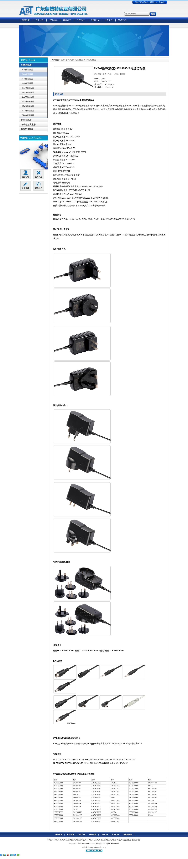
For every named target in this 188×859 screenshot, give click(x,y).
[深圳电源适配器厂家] (94, 55)
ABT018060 (96, 792)
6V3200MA (152, 792)
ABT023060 (96, 806)
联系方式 (122, 20)
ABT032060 (133, 792)
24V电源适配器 (28, 115)
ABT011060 (58, 812)
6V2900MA (152, 783)
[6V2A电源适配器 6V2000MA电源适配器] (73, 78)
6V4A (150, 815)
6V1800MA (115, 792)
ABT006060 (58, 798)
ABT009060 (58, 806)
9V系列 (69, 840)
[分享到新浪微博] (8, 855)
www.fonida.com (88, 844)
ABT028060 (96, 821)
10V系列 (75, 840)
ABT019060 (96, 795)
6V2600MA (115, 815)
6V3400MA (152, 798)
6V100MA (77, 783)
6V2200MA (115, 803)
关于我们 (70, 834)
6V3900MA (152, 812)
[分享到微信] (18, 855)
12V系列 (82, 840)
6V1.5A (113, 783)
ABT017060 (96, 789)
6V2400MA (115, 809)
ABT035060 (133, 800)
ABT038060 (133, 809)
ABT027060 (96, 818)
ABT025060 (96, 812)
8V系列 (63, 840)
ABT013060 (58, 818)
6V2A (113, 798)
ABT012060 (58, 815)
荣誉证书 (67, 20)
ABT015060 (96, 783)
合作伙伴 (108, 20)
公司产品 (38, 177)
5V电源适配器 (27, 70)
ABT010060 (58, 809)
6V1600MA (115, 786)
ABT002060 (58, 786)
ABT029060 (133, 783)
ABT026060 (96, 815)
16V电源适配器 (28, 102)
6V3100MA (152, 789)
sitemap (90, 847)
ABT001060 (58, 783)
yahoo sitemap (100, 847)
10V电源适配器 (28, 88)
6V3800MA (152, 809)
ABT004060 (58, 792)
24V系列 (118, 840)
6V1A (75, 809)
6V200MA (77, 786)
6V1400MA (77, 821)
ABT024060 (96, 809)
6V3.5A (151, 800)
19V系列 (104, 840)
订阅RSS (104, 834)
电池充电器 (136, 840)
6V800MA (77, 803)
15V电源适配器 (28, 97)
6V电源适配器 (27, 74)
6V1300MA (77, 818)
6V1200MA (77, 815)
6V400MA (77, 792)
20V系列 (111, 840)
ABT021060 (96, 800)
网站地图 (92, 834)
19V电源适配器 (28, 106)
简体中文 (146, 2)
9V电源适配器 (27, 83)
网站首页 (26, 20)
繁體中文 (154, 2)
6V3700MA (152, 806)
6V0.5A (76, 795)
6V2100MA (115, 800)
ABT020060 (96, 798)
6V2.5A (113, 812)
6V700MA (77, 800)
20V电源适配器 (28, 111)
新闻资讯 (95, 20)
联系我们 (38, 188)
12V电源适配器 (28, 92)
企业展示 (53, 20)
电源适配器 (79, 60)
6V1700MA (115, 789)
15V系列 (90, 840)
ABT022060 (96, 803)
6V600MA (77, 798)
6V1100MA (77, 812)
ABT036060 (133, 803)
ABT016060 (96, 786)
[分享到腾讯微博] (11, 855)
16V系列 (97, 840)
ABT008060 (58, 803)
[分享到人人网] (15, 855)
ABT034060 (133, 798)
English (161, 2)
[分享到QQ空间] (4, 855)
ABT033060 (133, 795)
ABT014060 (58, 821)
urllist (84, 847)
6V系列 (56, 840)
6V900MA (77, 806)
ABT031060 (133, 789)
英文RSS (115, 834)
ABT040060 (133, 815)
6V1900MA (115, 795)
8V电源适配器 (27, 79)
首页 (62, 60)
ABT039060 (133, 812)
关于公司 (39, 20)
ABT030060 (133, 786)
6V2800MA (115, 821)
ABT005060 (58, 795)
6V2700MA (115, 818)
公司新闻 (25, 188)
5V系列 (50, 840)
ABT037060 (133, 806)
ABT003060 (58, 789)
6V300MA (77, 789)
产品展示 (81, 20)
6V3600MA (152, 803)
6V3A (150, 786)
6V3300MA (152, 795)
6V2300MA (115, 806)
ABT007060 (58, 800)
